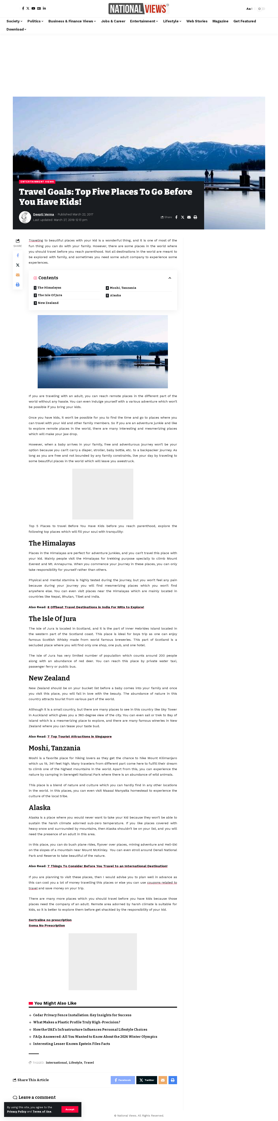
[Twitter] (28, 8)
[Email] (189, 217)
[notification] (235, 9)
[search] (241, 9)
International (56, 1062)
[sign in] (16, 8)
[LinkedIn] (44, 8)
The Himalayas (49, 287)
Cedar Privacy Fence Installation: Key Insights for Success (82, 1015)
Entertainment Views (37, 181)
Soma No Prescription (47, 925)
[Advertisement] (139, 64)
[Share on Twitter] (182, 217)
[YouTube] (33, 8)
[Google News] (39, 8)
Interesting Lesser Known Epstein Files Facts (71, 1044)
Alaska (116, 295)
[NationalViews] (139, 8)
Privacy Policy (16, 1111)
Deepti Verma (43, 214)
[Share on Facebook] (176, 217)
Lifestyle (75, 1062)
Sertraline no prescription (50, 920)
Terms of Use (42, 1111)
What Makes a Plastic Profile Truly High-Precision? (76, 1022)
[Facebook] (23, 8)
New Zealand (48, 303)
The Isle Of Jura (50, 295)
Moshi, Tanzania (123, 288)
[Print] (195, 217)
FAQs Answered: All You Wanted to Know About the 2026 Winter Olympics (95, 1037)
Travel (89, 1062)
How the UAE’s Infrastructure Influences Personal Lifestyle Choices (90, 1029)
